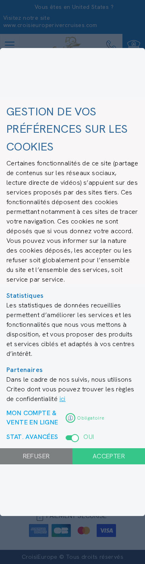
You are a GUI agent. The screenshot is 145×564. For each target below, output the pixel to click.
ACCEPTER (109, 456)
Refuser (36, 456)
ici (63, 399)
